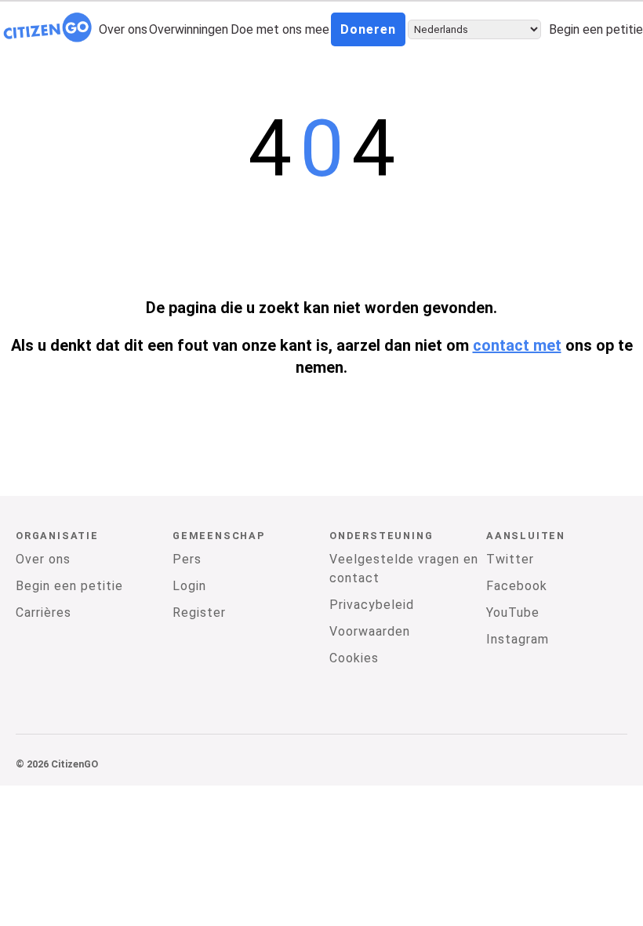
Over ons (123, 29)
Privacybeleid (371, 604)
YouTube (512, 612)
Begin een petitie (596, 29)
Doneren (368, 29)
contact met (517, 345)
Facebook (516, 585)
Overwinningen (188, 29)
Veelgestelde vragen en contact (403, 568)
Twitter (510, 559)
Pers (187, 559)
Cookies (354, 658)
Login (189, 585)
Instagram (517, 639)
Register (199, 612)
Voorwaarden (369, 631)
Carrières (43, 612)
